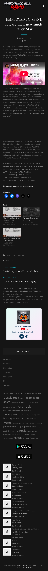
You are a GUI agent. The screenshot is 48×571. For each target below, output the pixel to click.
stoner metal (7, 434)
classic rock (11, 397)
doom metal (34, 402)
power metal (9, 426)
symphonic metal (28, 434)
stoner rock (16, 434)
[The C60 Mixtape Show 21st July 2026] (12, 232)
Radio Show (13, 431)
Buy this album (18, 471)
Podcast (39, 423)
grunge (13, 407)
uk (12, 261)
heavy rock (36, 415)
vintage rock (34, 438)
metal (7, 261)
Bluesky (6, 364)
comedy (22, 398)
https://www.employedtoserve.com (18, 186)
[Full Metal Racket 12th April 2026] (31, 212)
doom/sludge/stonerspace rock (20, 402)
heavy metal (12, 414)
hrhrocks (23, 419)
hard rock (23, 406)
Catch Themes (27, 567)
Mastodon (7, 368)
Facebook (7, 359)
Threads (6, 372)
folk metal (6, 407)
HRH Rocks (16, 419)
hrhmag (7, 418)
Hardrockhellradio (26, 410)
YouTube (6, 385)
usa (27, 438)
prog (18, 427)
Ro (25, 41)
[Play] (21, 336)
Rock (22, 430)
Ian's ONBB (31, 419)
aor (11, 394)
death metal (33, 397)
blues (29, 393)
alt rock (6, 394)
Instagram (7, 377)
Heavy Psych (26, 415)
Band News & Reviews (15, 255)
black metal (20, 393)
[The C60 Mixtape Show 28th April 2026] (12, 212)
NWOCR (32, 423)
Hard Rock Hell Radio (11, 410)
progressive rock (28, 426)
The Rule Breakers (8, 438)
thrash (18, 437)
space (29, 431)
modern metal (18, 423)
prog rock (40, 427)
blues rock (36, 393)
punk (5, 431)
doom (6, 401)
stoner (35, 431)
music (27, 423)
